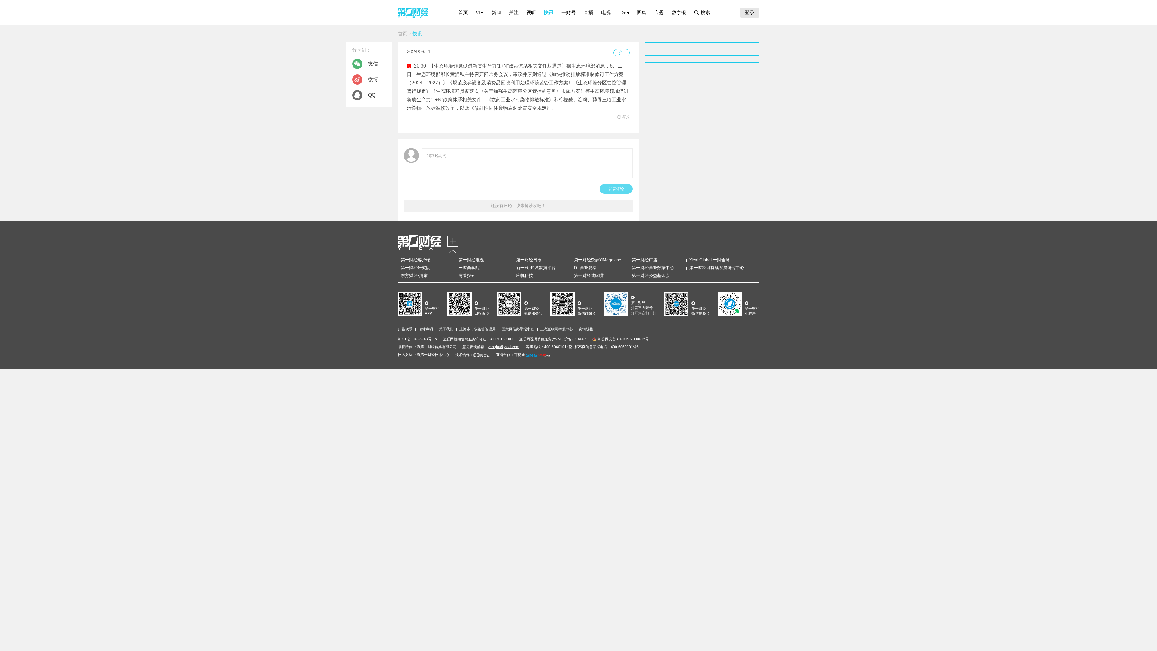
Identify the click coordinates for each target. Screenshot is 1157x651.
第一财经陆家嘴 (589, 275)
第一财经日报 (528, 259)
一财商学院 (469, 267)
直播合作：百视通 (510, 355)
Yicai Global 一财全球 (709, 259)
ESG (624, 12)
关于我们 (446, 329)
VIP (480, 12)
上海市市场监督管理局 (477, 329)
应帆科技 (524, 275)
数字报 (679, 12)
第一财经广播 (644, 259)
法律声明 (426, 329)
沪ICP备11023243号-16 (417, 339)
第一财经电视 (471, 259)
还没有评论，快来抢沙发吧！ (518, 205)
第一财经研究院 (415, 267)
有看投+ (466, 275)
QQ (371, 95)
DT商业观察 (585, 267)
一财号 (568, 12)
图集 (641, 12)
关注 (514, 12)
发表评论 (616, 189)
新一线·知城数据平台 (536, 267)
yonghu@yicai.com (503, 347)
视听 (531, 12)
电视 (606, 12)
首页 (463, 12)
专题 (659, 12)
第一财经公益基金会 (651, 275)
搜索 (705, 12)
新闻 (496, 12)
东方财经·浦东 (414, 275)
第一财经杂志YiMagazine (597, 259)
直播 (588, 12)
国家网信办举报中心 (518, 329)
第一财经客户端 (415, 259)
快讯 (548, 12)
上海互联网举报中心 (556, 329)
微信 (373, 63)
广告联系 (405, 329)
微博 (373, 79)
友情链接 (586, 329)
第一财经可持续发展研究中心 (716, 267)
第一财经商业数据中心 (653, 267)
